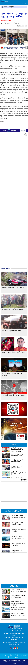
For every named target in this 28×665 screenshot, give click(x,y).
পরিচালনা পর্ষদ (13, 655)
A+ (25, 26)
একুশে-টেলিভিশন (18, 660)
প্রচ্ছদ (5, 7)
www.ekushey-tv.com (14, 631)
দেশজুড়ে (11, 7)
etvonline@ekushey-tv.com (15, 638)
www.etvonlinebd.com (15, 629)
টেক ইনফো (11, 657)
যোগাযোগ (17, 657)
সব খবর (23, 480)
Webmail (14, 640)
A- (20, 26)
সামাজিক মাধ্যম (22, 655)
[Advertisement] (14, 204)
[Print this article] (17, 26)
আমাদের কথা (5, 655)
